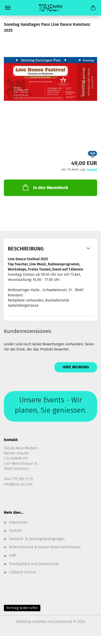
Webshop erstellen (31, 621)
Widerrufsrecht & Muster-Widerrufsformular (45, 547)
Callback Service (22, 572)
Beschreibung (26, 249)
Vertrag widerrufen (22, 608)
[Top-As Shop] (50, 7)
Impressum (18, 522)
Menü (8, 7)
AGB (12, 555)
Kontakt (15, 530)
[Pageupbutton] (87, 628)
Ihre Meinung (76, 367)
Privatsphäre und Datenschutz (34, 564)
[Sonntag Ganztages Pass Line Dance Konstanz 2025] (50, 72)
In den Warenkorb (50, 187)
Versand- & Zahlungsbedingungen (37, 539)
